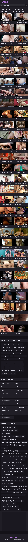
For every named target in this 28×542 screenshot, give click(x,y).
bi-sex (17, 350)
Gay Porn (3, 397)
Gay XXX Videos (5, 383)
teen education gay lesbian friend (15, 495)
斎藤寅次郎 (22, 445)
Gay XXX (3, 403)
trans (25, 356)
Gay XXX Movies (5, 393)
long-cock (4, 350)
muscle (20, 356)
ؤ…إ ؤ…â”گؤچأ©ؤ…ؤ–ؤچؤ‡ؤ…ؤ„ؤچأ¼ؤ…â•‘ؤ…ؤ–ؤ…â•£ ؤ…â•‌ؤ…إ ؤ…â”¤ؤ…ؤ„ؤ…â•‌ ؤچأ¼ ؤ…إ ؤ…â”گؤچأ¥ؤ (14, 492)
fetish (3, 347)
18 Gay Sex (4, 386)
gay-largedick (5, 344)
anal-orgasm (5, 353)
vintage (3, 359)
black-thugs (11, 362)
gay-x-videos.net (19, 397)
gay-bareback (5, 370)
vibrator (21, 359)
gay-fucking (9, 347)
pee (11, 356)
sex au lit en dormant (7, 483)
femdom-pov (21, 347)
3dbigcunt (4, 448)
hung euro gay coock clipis (8, 504)
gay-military (12, 373)
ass (22, 370)
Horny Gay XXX (5, 410)
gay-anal (4, 362)
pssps (16, 480)
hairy (18, 370)
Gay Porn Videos (5, 400)
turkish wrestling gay (7, 480)
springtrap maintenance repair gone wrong (13, 436)
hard (22, 350)
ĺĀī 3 (3, 454)
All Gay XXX (18, 410)
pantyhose (4, 373)
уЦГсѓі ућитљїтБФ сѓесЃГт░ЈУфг (15, 471)
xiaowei (21, 480)
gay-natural (13, 344)
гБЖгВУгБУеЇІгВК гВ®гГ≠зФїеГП (10, 506)
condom (4, 365)
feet (3, 367)
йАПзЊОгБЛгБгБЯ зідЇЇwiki (9, 439)
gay (15, 356)
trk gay (3, 445)
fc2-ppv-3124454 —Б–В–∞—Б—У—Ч (11, 509)
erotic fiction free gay (7, 474)
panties (21, 367)
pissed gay (4, 462)
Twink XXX (17, 400)
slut (16, 359)
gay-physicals (5, 356)
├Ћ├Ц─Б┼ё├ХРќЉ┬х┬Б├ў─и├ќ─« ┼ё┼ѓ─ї (12, 501)
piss (15, 347)
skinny (17, 365)
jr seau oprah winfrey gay (8, 427)
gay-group (18, 353)
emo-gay (12, 370)
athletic (20, 344)
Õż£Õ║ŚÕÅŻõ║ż (6, 433)
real (22, 365)
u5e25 (3, 495)
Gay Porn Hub (4, 407)
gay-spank (11, 350)
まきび (3, 471)
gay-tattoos (10, 359)
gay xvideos (18, 386)
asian (6, 367)
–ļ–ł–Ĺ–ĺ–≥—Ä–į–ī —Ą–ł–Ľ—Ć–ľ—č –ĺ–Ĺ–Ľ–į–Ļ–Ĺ (13, 459)
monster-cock (13, 367)
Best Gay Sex (18, 403)
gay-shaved (19, 362)
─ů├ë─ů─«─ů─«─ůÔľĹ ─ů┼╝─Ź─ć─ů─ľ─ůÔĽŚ (13, 465)
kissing (12, 353)
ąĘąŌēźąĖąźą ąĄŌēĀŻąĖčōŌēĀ (10, 430)
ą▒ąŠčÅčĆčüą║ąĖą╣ (12, 445)
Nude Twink (4, 390)
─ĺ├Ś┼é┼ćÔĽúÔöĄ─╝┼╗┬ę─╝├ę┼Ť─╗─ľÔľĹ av (14, 489)
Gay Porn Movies (19, 407)
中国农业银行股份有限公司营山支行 (10, 498)
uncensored (11, 365)
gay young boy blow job (15, 462)
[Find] (26, 5)
